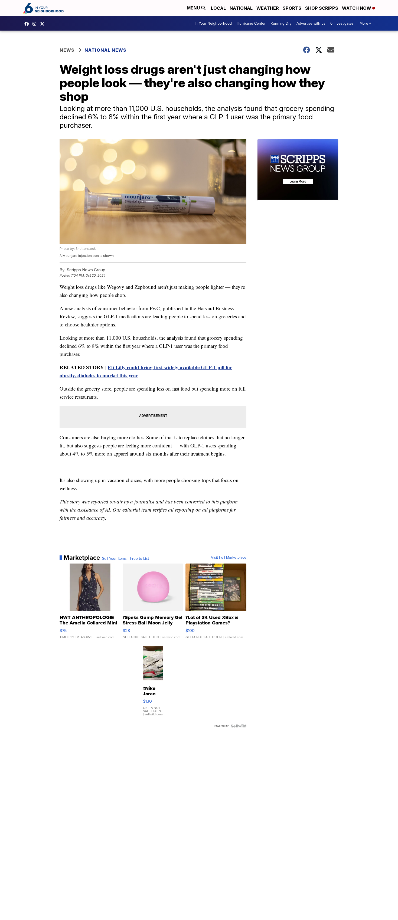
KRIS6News (27, 24)
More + (365, 23)
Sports (292, 8)
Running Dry (281, 23)
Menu (194, 8)
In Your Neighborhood (213, 23)
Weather (267, 8)
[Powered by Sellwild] (238, 726)
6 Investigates (342, 23)
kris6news (35, 24)
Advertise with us (310, 23)
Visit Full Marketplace (228, 557)
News (67, 50)
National (241, 8)
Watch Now (357, 8)
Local (218, 8)
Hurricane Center (251, 23)
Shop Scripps (321, 8)
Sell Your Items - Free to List (125, 559)
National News (105, 50)
